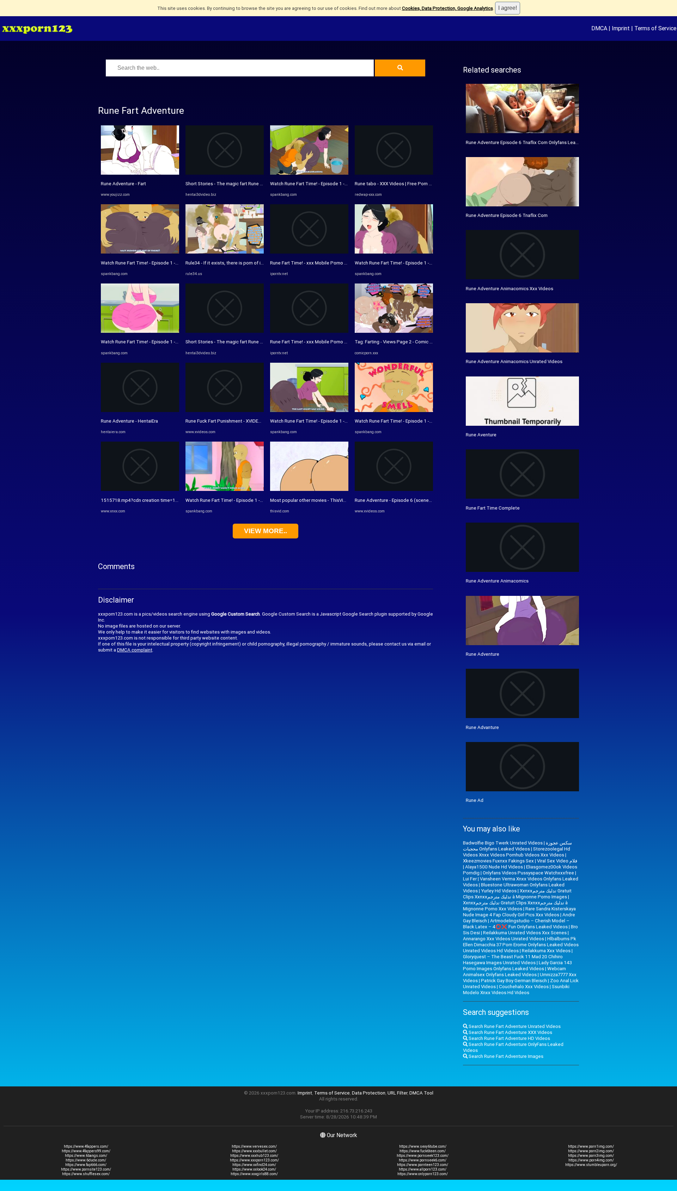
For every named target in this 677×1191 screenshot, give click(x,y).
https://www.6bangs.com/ (86, 1155)
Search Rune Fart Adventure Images (505, 1056)
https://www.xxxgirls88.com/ (254, 1174)
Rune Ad (474, 800)
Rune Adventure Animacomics (497, 581)
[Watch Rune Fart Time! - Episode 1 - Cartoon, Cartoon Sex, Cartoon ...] (140, 252)
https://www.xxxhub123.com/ (254, 1155)
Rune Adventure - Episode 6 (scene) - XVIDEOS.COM (409, 500)
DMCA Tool (421, 1093)
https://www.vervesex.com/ (254, 1146)
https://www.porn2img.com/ (591, 1151)
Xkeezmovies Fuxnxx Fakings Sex (498, 861)
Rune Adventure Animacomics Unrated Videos (514, 361)
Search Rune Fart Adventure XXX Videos (510, 1032)
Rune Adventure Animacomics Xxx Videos (509, 289)
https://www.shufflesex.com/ (86, 1174)
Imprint (621, 28)
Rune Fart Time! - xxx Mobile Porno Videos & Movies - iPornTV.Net (339, 263)
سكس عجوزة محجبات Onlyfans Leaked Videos (517, 846)
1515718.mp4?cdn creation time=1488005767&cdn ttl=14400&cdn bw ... (178, 500)
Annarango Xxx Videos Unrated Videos (503, 939)
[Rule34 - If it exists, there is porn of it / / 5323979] (224, 252)
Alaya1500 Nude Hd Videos (494, 867)
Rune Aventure (481, 435)
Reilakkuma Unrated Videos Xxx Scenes (525, 933)
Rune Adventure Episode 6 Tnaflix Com (507, 215)
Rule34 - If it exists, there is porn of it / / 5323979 (236, 263)
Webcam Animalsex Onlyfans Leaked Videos (514, 972)
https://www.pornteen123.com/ (422, 1164)
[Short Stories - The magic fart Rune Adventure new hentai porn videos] (224, 173)
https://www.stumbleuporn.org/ (591, 1164)
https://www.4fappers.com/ (86, 1146)
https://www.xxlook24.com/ (254, 1169)
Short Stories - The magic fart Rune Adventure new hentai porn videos (258, 184)
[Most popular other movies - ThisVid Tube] (309, 489)
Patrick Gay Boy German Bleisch (514, 981)
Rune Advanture (482, 727)
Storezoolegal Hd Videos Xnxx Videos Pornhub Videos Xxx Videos (516, 852)
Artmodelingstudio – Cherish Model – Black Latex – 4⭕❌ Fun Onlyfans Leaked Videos (516, 924)
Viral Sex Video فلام (557, 861)
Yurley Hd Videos (499, 891)
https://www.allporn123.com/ (422, 1169)
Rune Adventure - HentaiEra (129, 421)
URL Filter (397, 1093)
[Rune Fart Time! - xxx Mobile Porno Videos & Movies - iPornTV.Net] (309, 252)
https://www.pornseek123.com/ (423, 1155)
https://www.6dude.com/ (86, 1160)
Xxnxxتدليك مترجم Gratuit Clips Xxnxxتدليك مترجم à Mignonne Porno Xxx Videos (515, 906)
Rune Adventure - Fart (123, 184)
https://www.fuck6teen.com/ (423, 1151)
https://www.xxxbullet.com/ (254, 1151)
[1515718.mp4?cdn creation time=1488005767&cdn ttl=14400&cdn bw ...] (140, 489)
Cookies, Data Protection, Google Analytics (447, 8)
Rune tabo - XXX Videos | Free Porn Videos (399, 184)
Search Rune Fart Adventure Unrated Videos (514, 1026)
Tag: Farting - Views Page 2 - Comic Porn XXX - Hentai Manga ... (420, 342)
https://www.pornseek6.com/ (422, 1160)
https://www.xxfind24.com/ (254, 1164)
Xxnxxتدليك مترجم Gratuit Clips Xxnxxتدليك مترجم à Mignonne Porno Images (517, 894)
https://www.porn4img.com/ (591, 1160)
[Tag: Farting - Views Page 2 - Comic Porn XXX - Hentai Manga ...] (394, 331)
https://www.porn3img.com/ (591, 1155)
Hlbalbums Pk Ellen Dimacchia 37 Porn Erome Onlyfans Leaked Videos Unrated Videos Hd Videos (521, 945)
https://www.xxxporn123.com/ (254, 1160)
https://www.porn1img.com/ (591, 1146)
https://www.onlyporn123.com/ (422, 1174)
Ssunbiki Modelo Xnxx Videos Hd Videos (516, 990)
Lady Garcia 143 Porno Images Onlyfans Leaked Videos (517, 966)
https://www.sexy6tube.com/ (422, 1146)
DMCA (599, 28)
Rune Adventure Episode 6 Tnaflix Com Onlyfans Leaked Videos (532, 142)
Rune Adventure (482, 654)
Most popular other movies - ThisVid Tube (314, 500)
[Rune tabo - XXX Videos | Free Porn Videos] (394, 173)
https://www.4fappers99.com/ (86, 1151)
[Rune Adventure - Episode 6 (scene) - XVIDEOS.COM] (394, 489)
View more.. (265, 531)
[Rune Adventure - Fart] (140, 173)
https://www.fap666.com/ (85, 1164)
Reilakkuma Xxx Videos (546, 951)
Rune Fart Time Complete (493, 508)
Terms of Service (655, 28)
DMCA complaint (134, 650)
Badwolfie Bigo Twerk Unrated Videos (503, 843)
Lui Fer (470, 879)
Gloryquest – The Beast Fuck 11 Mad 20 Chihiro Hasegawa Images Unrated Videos (513, 960)
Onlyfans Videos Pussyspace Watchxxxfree (528, 873)
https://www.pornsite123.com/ (86, 1169)
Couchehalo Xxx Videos (524, 987)
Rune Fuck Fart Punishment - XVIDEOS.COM (230, 421)
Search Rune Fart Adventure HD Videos (509, 1038)
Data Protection (368, 1093)
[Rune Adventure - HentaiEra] (140, 410)
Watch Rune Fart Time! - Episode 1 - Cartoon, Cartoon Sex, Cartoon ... (173, 263)
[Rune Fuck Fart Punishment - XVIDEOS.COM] (224, 410)
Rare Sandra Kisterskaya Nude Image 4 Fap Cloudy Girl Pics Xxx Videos (519, 912)
